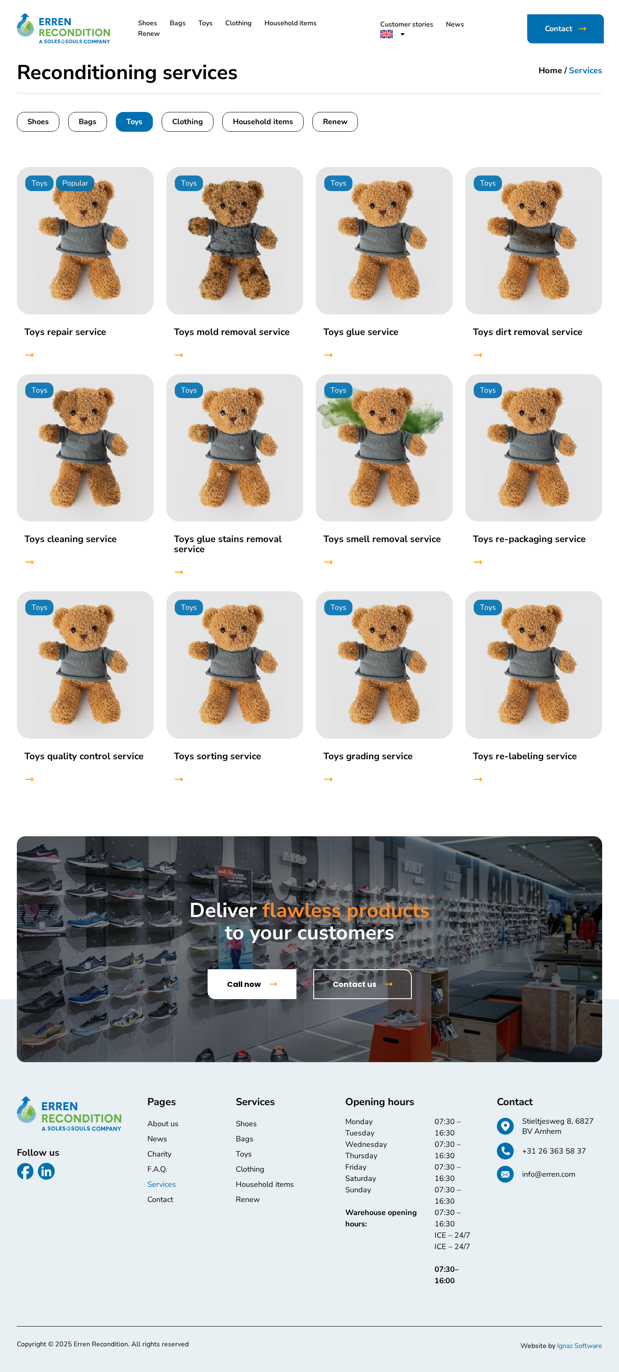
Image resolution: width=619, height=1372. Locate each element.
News (455, 24)
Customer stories (406, 24)
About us (163, 1124)
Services (161, 1184)
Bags (178, 23)
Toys (205, 23)
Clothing (238, 23)
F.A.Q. (157, 1169)
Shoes (147, 23)
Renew (149, 33)
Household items (290, 23)
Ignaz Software (579, 1346)
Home (550, 70)
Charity (159, 1154)
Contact (160, 1199)
